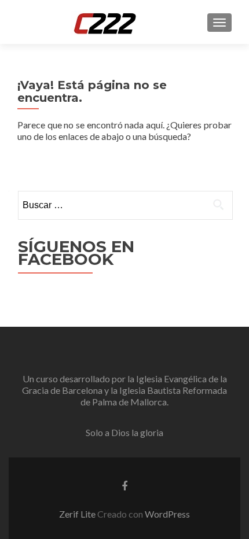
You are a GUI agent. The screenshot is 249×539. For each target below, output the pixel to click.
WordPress (167, 513)
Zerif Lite (78, 513)
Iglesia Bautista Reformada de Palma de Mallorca (153, 396)
